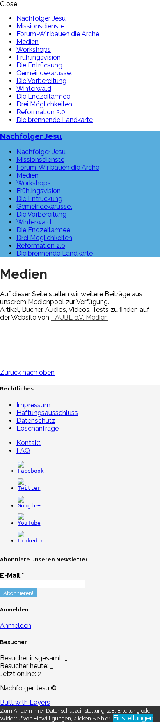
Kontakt (28, 443)
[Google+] (29, 506)
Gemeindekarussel (44, 73)
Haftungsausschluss (47, 413)
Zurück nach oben (27, 372)
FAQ (23, 450)
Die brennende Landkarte (54, 120)
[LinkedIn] (31, 540)
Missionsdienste (40, 26)
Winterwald (33, 88)
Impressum (33, 405)
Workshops (33, 49)
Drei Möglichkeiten (44, 104)
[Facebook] (31, 471)
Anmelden (15, 626)
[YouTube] (29, 523)
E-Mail (12, 575)
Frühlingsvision (38, 57)
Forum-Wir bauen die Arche (57, 34)
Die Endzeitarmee (43, 96)
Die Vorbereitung (41, 81)
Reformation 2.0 (40, 112)
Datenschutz (35, 420)
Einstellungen (133, 718)
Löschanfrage (37, 428)
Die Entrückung (39, 65)
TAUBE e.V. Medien (79, 317)
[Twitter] (29, 488)
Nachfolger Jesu (41, 18)
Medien (27, 42)
